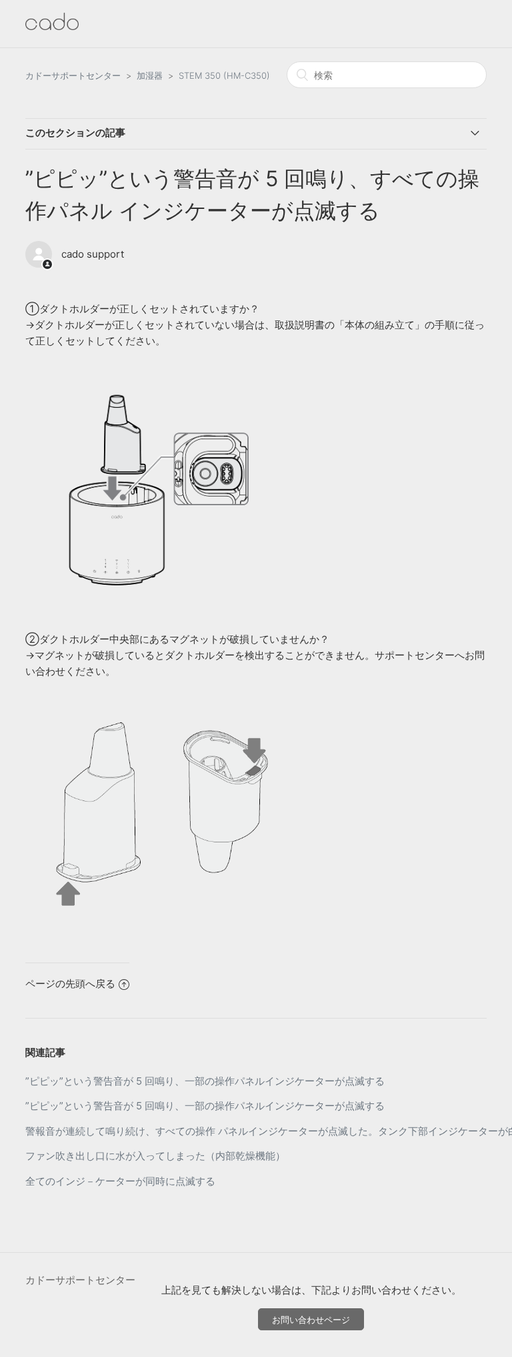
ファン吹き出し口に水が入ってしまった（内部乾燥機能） (155, 1155)
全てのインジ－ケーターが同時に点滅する (120, 1181)
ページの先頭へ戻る (70, 983)
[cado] (52, 26)
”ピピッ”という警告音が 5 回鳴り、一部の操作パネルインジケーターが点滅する (205, 1081)
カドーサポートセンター (73, 75)
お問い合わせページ (311, 1319)
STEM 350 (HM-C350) (224, 75)
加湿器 (150, 75)
